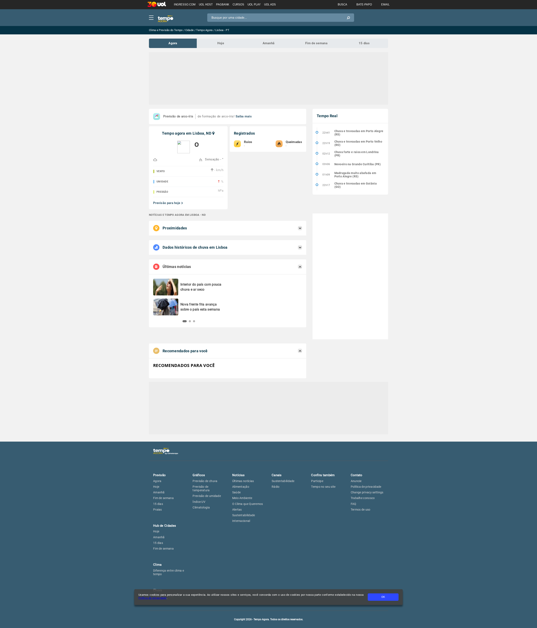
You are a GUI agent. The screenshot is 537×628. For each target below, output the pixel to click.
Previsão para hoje (166, 203)
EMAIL (385, 4)
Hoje (220, 43)
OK (383, 596)
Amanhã (269, 43)
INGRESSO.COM (185, 4)
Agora (172, 43)
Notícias (238, 475)
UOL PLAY (254, 4)
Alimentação (240, 486)
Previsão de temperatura (201, 488)
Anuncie (356, 481)
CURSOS (238, 4)
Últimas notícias (243, 481)
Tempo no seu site (323, 486)
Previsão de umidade (207, 496)
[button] (183, 321)
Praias (157, 509)
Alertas (237, 509)
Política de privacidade (152, 597)
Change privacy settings (367, 492)
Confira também (323, 475)
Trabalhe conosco (363, 498)
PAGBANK (222, 4)
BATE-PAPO (364, 4)
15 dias (364, 43)
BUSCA (342, 4)
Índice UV (199, 501)
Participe (317, 481)
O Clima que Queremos (247, 504)
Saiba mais (244, 116)
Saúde (236, 492)
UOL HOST (206, 4)
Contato (356, 475)
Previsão (159, 475)
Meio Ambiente (242, 498)
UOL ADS (270, 4)
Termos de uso (360, 509)
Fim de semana (316, 43)
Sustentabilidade (243, 515)
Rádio (276, 486)
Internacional (241, 521)
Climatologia (201, 507)
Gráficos (199, 475)
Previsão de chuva (205, 481)
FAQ (353, 504)
